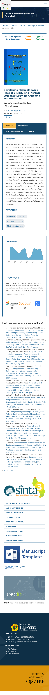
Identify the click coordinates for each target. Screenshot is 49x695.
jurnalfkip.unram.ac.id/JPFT (26, 642)
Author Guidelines (14, 508)
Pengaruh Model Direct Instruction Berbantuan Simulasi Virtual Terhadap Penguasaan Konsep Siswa (24, 459)
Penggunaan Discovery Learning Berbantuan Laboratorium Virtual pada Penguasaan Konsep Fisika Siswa (22, 370)
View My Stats (19, 567)
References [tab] (23, 126)
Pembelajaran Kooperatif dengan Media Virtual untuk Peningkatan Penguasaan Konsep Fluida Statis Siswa (24, 332)
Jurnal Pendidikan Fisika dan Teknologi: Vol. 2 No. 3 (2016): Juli (23, 391)
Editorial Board (13, 517)
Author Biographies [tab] (14, 131)
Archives (14, 26)
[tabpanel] (24, 183)
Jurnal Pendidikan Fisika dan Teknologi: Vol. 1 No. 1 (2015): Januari (25, 345)
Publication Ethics (14, 531)
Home (6, 26)
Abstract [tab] (9, 126)
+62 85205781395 (27, 637)
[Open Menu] (45, 4)
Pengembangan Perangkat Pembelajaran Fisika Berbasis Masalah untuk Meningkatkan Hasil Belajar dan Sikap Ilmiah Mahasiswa (26, 414)
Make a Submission (14, 513)
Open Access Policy (15, 522)
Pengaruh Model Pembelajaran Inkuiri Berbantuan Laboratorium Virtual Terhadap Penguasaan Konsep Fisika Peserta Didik (25, 386)
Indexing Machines (14, 540)
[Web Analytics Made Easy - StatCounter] (9, 567)
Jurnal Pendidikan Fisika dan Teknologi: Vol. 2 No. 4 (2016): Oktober (23, 375)
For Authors (12, 649)
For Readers (13, 651)
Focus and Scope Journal (18, 503)
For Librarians (13, 654)
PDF (9, 117)
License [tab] (31, 131)
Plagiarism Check (14, 536)
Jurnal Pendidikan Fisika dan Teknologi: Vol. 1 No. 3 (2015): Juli (25, 449)
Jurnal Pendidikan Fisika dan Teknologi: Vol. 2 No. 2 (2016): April (22, 336)
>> (15, 471)
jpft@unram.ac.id (22, 639)
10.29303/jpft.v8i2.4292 (17, 110)
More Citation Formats (15, 295)
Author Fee (11, 526)
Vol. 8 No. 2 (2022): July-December (32, 26)
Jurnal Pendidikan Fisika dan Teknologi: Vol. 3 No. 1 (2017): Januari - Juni (25, 436)
